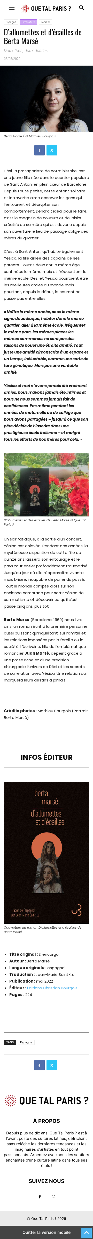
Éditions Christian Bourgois (52, 988)
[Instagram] (53, 1196)
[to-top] (86, 1230)
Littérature (28, 21)
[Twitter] (52, 150)
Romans (45, 21)
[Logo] (46, 1105)
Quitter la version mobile (46, 1232)
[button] (11, 7)
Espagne (11, 21)
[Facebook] (39, 150)
